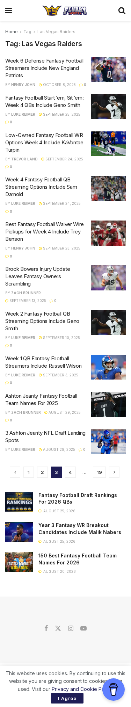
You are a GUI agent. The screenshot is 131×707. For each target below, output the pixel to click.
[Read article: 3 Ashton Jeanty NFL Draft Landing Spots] (108, 441)
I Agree (67, 698)
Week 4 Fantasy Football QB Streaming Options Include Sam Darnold (41, 186)
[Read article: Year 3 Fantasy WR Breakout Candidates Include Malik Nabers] (19, 532)
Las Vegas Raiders (56, 31)
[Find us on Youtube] (83, 629)
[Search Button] (122, 10)
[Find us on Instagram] (70, 629)
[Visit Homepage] (64, 10)
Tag (27, 31)
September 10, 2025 (61, 338)
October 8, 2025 (59, 84)
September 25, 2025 (61, 114)
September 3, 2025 (60, 375)
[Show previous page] (15, 472)
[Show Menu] (8, 10)
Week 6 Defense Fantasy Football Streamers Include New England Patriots (44, 68)
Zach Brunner (26, 293)
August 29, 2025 (64, 412)
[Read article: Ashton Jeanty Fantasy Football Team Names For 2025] (108, 404)
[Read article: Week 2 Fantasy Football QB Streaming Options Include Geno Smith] (108, 322)
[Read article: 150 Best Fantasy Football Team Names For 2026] (19, 562)
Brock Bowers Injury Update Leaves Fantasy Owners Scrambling (37, 276)
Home (11, 31)
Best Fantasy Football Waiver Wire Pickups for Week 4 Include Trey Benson (44, 231)
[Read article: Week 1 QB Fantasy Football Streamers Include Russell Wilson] (108, 367)
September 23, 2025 (61, 248)
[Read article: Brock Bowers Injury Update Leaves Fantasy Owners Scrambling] (108, 277)
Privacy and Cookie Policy (82, 689)
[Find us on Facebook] (46, 629)
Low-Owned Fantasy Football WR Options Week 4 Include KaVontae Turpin (44, 142)
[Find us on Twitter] (58, 629)
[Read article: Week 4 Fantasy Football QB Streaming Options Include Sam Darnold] (108, 188)
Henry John (23, 84)
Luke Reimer (23, 114)
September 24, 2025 (63, 159)
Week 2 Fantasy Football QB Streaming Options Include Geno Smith (42, 321)
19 (99, 472)
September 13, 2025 (27, 300)
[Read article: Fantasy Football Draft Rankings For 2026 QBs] (19, 502)
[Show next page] (114, 472)
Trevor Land (24, 159)
